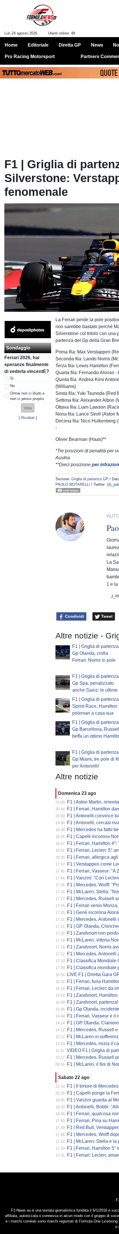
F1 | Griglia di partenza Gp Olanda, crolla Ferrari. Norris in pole (95, 653)
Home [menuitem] (11, 45)
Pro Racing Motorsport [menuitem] (30, 56)
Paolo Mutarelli (72, 484)
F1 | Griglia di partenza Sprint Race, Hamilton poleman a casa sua (95, 706)
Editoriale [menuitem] (38, 45)
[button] (27, 407)
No (12, 386)
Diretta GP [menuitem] (70, 45)
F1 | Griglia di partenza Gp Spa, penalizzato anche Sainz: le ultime (95, 683)
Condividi (74, 616)
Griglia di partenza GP (89, 479)
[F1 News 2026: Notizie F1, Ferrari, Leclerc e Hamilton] (41, 17)
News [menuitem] (97, 45)
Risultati (28, 418)
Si (12, 378)
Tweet (106, 616)
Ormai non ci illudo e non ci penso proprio (27, 396)
